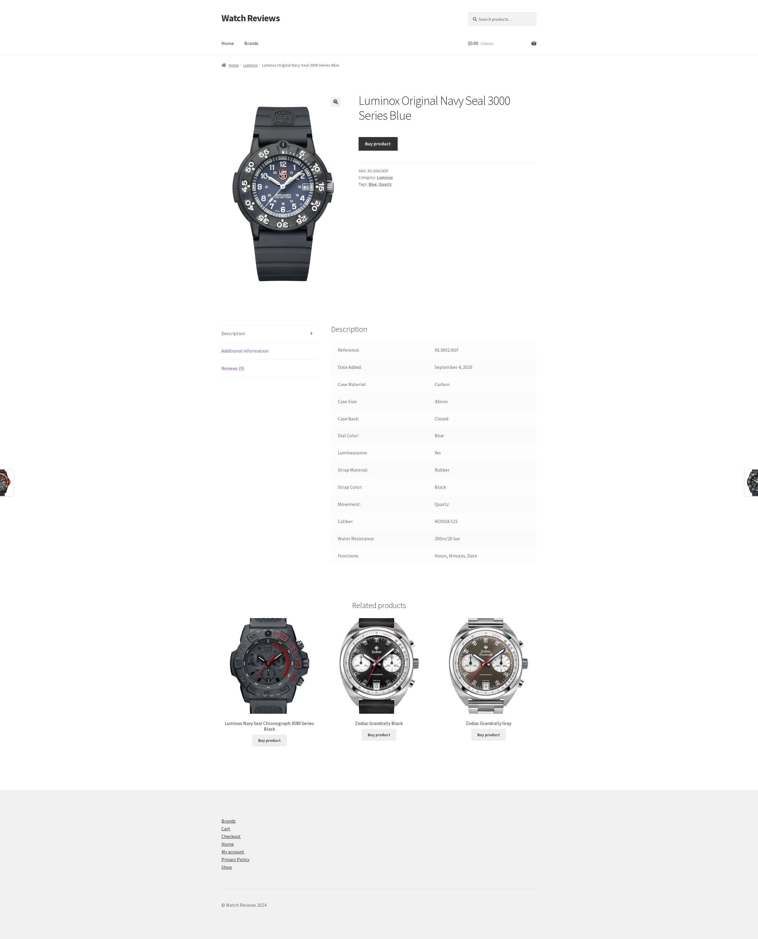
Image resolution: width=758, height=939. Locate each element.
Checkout (231, 836)
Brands (251, 43)
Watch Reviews (250, 18)
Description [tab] (233, 333)
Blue (373, 184)
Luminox (250, 65)
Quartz (385, 184)
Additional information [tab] (245, 351)
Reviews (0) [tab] (232, 368)
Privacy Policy (235, 859)
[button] (336, 102)
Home (227, 43)
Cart (225, 829)
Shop (226, 867)
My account (232, 852)
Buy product (378, 144)
